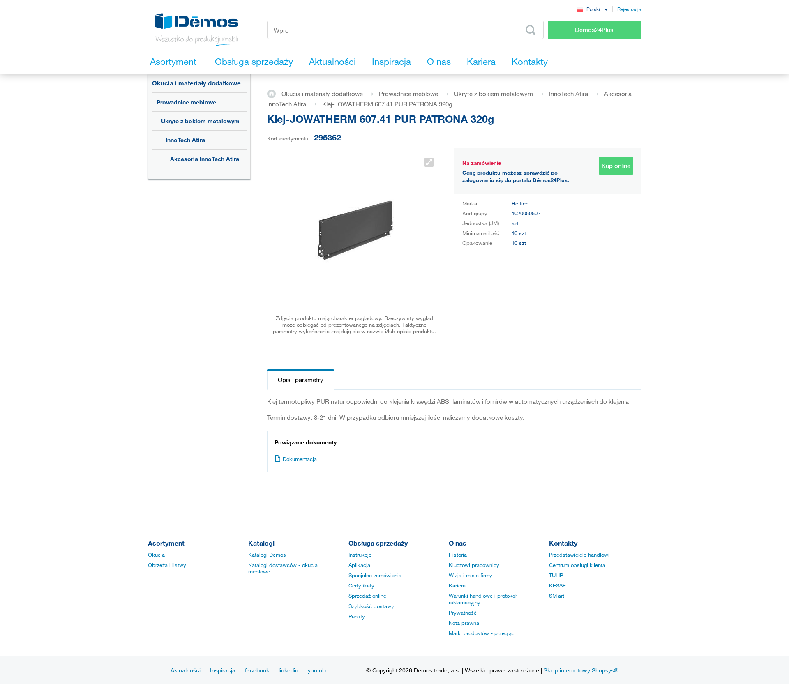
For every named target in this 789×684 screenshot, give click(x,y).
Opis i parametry (300, 379)
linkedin (288, 670)
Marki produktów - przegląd (482, 633)
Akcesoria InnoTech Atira (204, 158)
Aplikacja (359, 565)
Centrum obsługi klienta (577, 565)
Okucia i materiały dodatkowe (196, 83)
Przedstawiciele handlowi (579, 554)
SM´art (556, 595)
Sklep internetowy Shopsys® (581, 670)
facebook (257, 670)
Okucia (156, 554)
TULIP (556, 575)
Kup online (616, 165)
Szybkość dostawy (371, 606)
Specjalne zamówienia (374, 575)
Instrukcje (359, 554)
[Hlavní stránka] (274, 93)
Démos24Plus (594, 29)
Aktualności (186, 670)
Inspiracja (222, 670)
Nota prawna (464, 623)
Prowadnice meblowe (186, 102)
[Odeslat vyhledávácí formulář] (531, 30)
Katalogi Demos (267, 554)
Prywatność (463, 612)
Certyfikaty (361, 585)
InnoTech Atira (185, 139)
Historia (458, 554)
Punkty (356, 616)
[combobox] (592, 9)
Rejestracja (629, 9)
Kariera (457, 585)
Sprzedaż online (367, 595)
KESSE (557, 585)
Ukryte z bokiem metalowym (200, 120)
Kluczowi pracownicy (474, 565)
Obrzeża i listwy (167, 565)
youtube (318, 670)
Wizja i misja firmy (470, 575)
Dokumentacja (300, 459)
